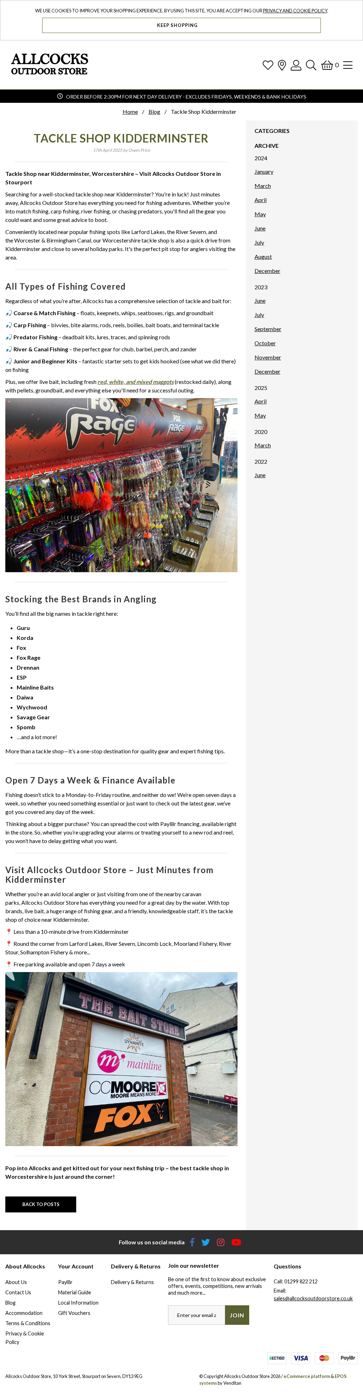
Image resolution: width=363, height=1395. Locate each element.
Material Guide (74, 1292)
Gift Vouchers (74, 1313)
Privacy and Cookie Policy (295, 10)
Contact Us (18, 1292)
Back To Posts (41, 1204)
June (260, 228)
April (261, 199)
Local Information (78, 1303)
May (260, 214)
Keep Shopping (178, 25)
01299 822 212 (301, 1281)
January (264, 171)
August (263, 256)
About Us (16, 1282)
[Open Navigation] (347, 65)
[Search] (311, 65)
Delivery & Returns (132, 1282)
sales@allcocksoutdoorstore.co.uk (313, 1298)
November (268, 357)
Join (237, 1315)
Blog (10, 1303)
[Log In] (296, 65)
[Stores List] (282, 65)
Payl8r (65, 1282)
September (268, 328)
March (263, 185)
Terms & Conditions (27, 1323)
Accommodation (24, 1313)
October (265, 343)
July (259, 242)
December (267, 270)
